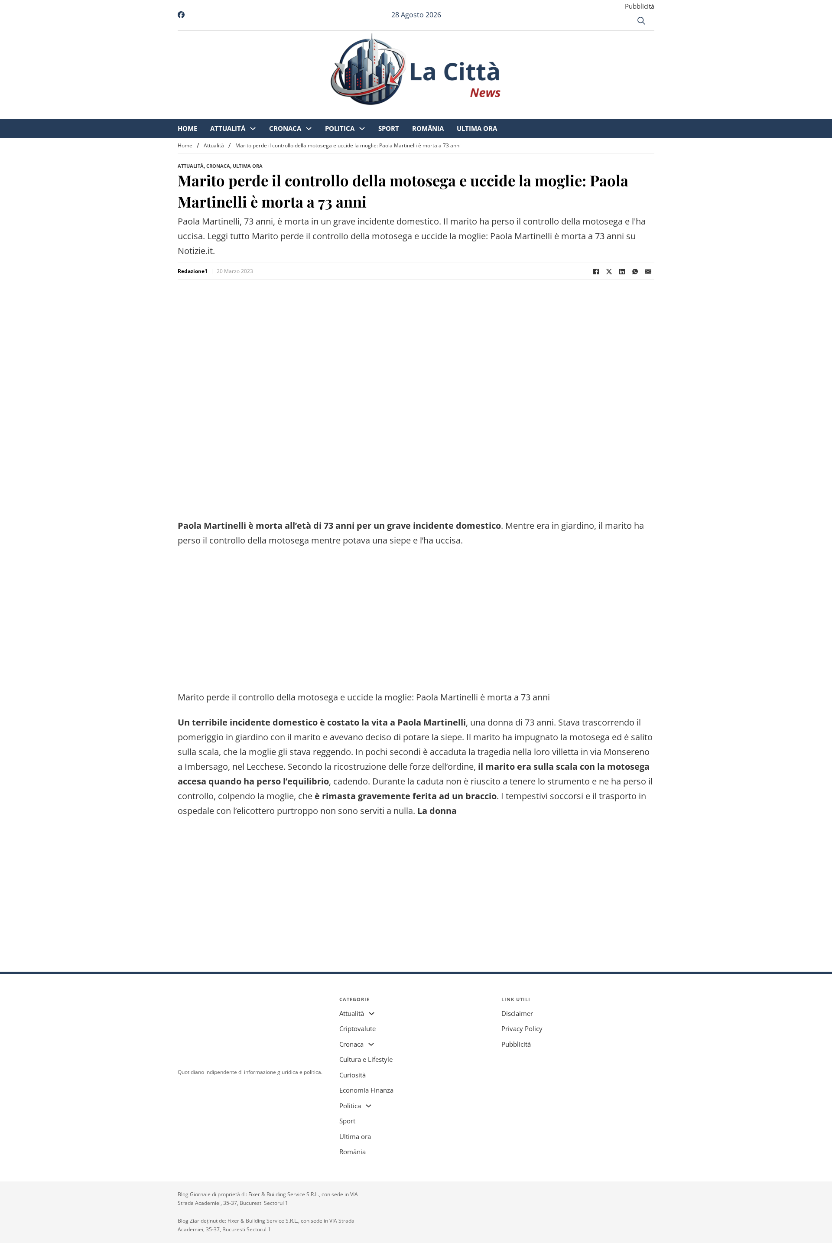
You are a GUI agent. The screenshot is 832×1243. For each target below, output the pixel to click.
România (500, 112)
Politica (412, 112)
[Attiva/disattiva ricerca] (641, 20)
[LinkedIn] (621, 271)
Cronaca (357, 112)
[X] (608, 271)
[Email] (647, 271)
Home (260, 112)
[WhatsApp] (634, 271)
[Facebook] (595, 271)
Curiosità (352, 1075)
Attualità (300, 112)
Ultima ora (549, 112)
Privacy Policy (522, 1028)
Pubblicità (639, 6)
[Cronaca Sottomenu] (381, 113)
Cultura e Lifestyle (366, 1059)
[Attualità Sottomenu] (325, 113)
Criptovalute (357, 1028)
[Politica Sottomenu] (434, 113)
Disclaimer (517, 1013)
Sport (461, 112)
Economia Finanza (366, 1090)
